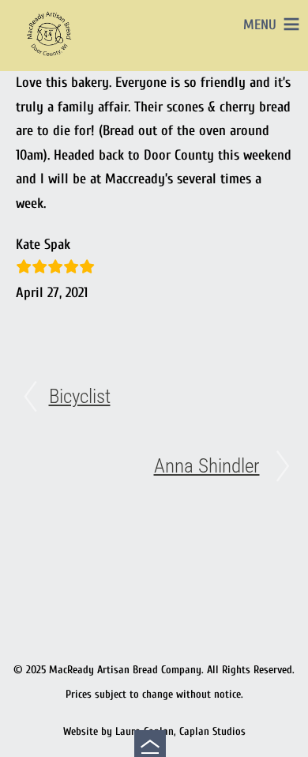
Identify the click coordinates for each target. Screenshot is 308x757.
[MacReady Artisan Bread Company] (51, 59)
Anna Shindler (207, 465)
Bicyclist (80, 396)
